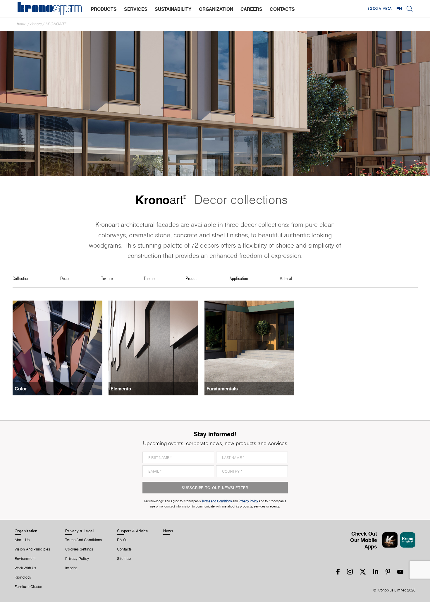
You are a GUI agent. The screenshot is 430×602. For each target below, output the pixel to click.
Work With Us (25, 568)
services (135, 9)
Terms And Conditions (83, 540)
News (168, 531)
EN (399, 8)
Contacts (124, 549)
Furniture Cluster (28, 586)
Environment (25, 558)
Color (21, 388)
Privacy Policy (77, 558)
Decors (36, 23)
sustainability (173, 9)
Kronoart (56, 23)
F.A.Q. (122, 540)
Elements (121, 388)
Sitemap (124, 558)
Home (21, 23)
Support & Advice (132, 531)
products (104, 9)
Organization (26, 531)
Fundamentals (222, 388)
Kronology (23, 577)
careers (251, 9)
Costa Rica (380, 8)
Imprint (71, 568)
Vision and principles (32, 549)
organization (216, 9)
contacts (282, 9)
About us (22, 540)
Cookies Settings (79, 549)
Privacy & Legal (79, 531)
